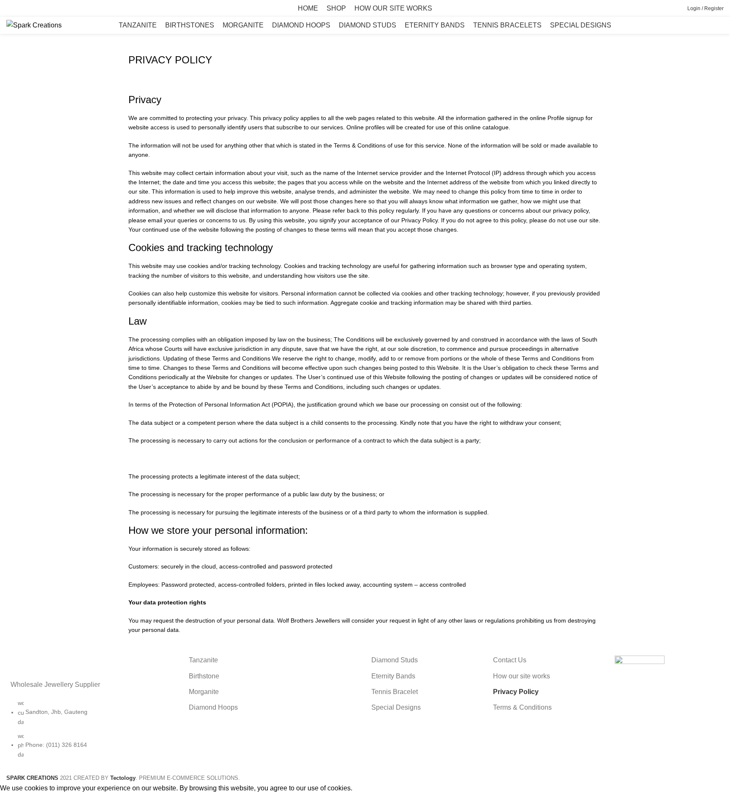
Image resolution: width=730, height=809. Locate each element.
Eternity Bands (393, 676)
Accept (16, 801)
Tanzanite (203, 660)
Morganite (204, 691)
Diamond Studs (394, 660)
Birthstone (204, 676)
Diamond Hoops (213, 707)
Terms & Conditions (522, 707)
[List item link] (91, 733)
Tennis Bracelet (394, 691)
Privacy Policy (516, 691)
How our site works (521, 676)
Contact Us (509, 660)
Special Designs (396, 707)
